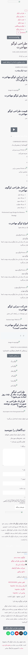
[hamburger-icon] (26, 10)
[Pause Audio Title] (20, 335)
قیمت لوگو (21, 19)
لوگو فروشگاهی (19, 26)
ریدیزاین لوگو (20, 29)
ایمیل (23, 479)
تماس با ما (9, 546)
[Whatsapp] (8, 633)
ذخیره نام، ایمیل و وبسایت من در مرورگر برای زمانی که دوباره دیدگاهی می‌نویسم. (14, 501)
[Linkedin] (25, 633)
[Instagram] (21, 633)
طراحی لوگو (20, 13)
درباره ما (19, 546)
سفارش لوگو (20, 16)
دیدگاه (23, 446)
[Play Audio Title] (23, 335)
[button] (14, 394)
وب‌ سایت (22, 488)
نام (23, 470)
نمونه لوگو (21, 23)
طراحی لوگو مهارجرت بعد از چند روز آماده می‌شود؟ (14, 394)
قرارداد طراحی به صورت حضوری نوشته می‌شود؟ (15, 404)
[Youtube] (17, 633)
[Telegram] (12, 633)
